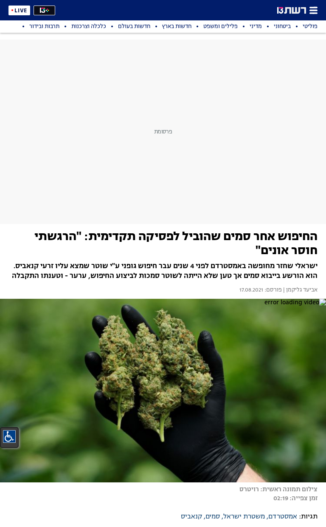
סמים (212, 517)
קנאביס (191, 517)
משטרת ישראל (244, 517)
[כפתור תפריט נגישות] (9, 436)
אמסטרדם (282, 517)
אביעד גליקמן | (300, 290)
